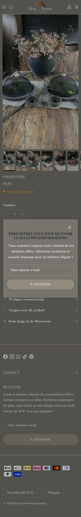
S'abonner (40, 284)
